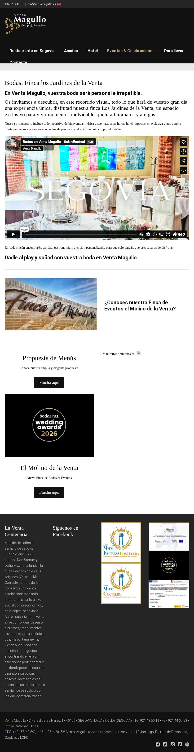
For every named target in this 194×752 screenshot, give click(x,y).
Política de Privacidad (171, 732)
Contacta (18, 62)
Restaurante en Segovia (31, 50)
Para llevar (174, 50)
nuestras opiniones (118, 354)
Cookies (11, 737)
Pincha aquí (49, 382)
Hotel (93, 50)
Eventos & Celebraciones (130, 50)
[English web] (59, 4)
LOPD (24, 737)
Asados (71, 50)
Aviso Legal (145, 732)
